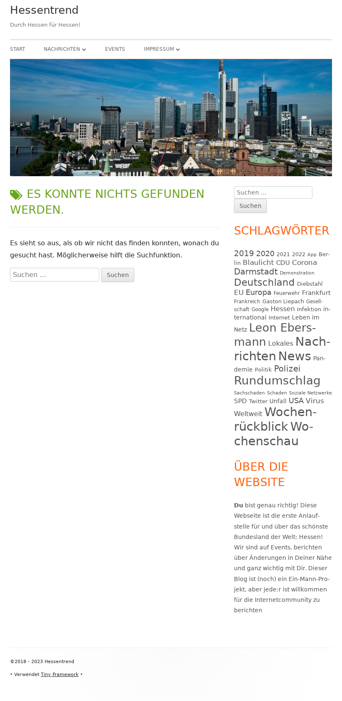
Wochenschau (273, 433)
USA (296, 400)
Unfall (278, 401)
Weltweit (248, 414)
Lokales (280, 343)
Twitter (258, 401)
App (312, 254)
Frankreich (247, 301)
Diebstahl (310, 284)
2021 (283, 254)
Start (17, 49)
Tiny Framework (59, 674)
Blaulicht (258, 262)
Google (260, 309)
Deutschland (264, 282)
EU (239, 292)
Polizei (287, 369)
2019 (244, 253)
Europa (259, 292)
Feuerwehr (287, 293)
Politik (263, 370)
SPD (240, 400)
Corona (304, 263)
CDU (283, 262)
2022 (298, 254)
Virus (315, 401)
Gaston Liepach (283, 301)
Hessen (283, 309)
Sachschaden (249, 393)
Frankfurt (316, 292)
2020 (265, 253)
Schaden (277, 393)
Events (115, 49)
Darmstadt (256, 272)
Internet (279, 317)
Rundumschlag (277, 380)
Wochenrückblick (275, 419)
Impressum (159, 49)
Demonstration (297, 273)
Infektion (309, 309)
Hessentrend (44, 10)
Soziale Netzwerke (310, 393)
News (294, 356)
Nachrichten (62, 49)
